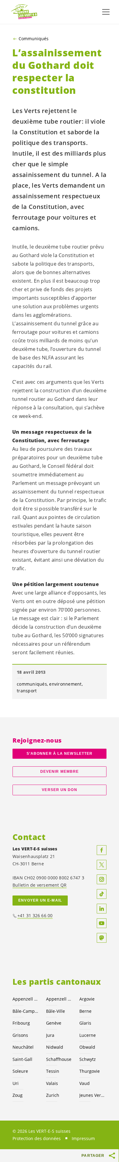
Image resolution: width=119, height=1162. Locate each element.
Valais (52, 1083)
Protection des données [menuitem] (37, 1138)
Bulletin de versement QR (40, 885)
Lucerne (87, 1035)
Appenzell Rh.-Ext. (26, 999)
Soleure (20, 1071)
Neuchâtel (23, 1047)
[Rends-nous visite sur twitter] (101, 865)
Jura (50, 1035)
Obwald (87, 1047)
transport (27, 691)
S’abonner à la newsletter (59, 753)
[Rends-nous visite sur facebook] (101, 850)
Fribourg (21, 1023)
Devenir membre (59, 771)
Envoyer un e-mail (40, 900)
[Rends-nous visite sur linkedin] (101, 908)
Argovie (87, 999)
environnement (65, 684)
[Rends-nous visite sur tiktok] (101, 894)
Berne (85, 1011)
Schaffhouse (58, 1059)
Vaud (84, 1083)
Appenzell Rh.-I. (59, 999)
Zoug (18, 1095)
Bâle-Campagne (26, 1011)
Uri (16, 1083)
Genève (53, 1023)
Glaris (85, 1023)
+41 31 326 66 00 (35, 915)
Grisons (20, 1035)
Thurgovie (89, 1071)
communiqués (32, 684)
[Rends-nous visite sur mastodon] (101, 938)
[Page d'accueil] (24, 12)
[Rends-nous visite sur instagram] (101, 879)
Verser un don (59, 790)
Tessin (52, 1071)
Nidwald (54, 1047)
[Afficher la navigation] (106, 12)
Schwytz (87, 1059)
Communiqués (34, 39)
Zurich (52, 1095)
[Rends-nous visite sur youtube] (101, 923)
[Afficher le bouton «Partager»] (112, 1156)
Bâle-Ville (55, 1011)
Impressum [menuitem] (83, 1138)
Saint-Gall (22, 1059)
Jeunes (92, 1095)
